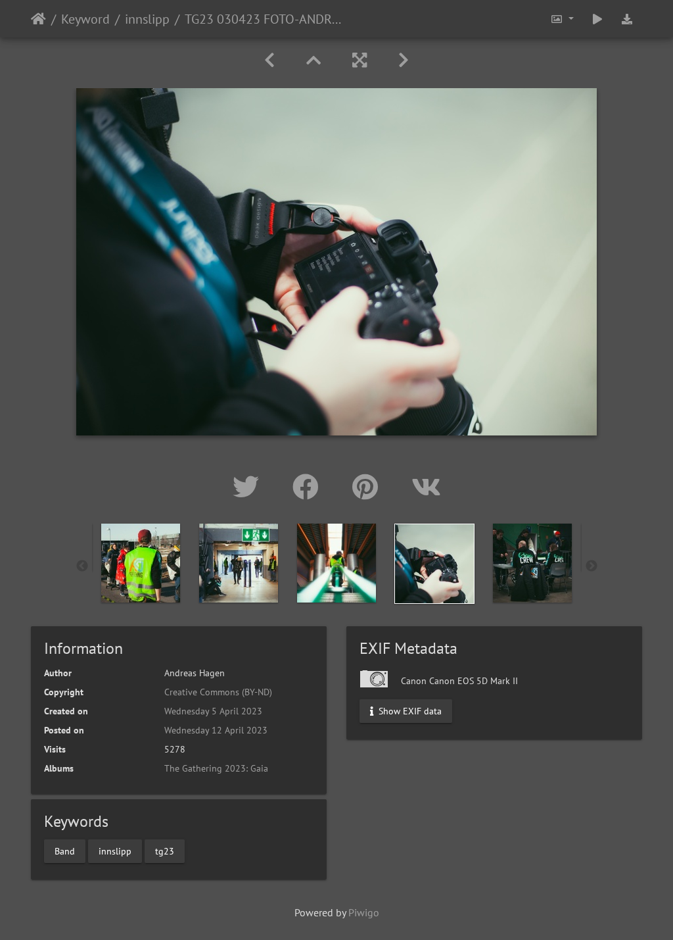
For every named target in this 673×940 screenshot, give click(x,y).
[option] (141, 563)
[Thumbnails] (313, 60)
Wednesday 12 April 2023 (215, 730)
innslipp (147, 19)
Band (65, 850)
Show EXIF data (409, 711)
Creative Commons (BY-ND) (218, 692)
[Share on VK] (426, 487)
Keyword (85, 19)
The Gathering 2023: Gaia (216, 768)
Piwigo (363, 912)
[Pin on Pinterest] (368, 487)
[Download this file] (627, 18)
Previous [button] (82, 566)
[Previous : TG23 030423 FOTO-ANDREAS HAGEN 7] (269, 60)
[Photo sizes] (562, 18)
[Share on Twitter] (249, 487)
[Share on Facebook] (309, 487)
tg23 (164, 850)
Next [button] (591, 566)
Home (38, 19)
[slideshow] (597, 18)
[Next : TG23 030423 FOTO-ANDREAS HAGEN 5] (404, 60)
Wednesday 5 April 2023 (213, 711)
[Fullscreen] (359, 60)
